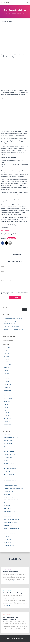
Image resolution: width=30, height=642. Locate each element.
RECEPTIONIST (8, 508)
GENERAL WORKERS (9, 477)
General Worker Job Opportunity (11, 326)
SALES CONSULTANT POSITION (11, 519)
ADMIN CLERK (7, 434)
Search (5, 307)
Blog (5, 446)
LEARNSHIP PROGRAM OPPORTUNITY (13, 488)
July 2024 (6, 404)
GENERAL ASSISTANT (9, 474)
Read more (15, 580)
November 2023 (7, 427)
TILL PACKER (7, 536)
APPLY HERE (5, 231)
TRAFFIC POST (7, 539)
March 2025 (7, 381)
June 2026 (6, 353)
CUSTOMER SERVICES (9, 457)
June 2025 (6, 373)
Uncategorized (7, 542)
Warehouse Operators (9, 545)
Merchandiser (7, 494)
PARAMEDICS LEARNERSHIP (11, 499)
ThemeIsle (20, 638)
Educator (6, 466)
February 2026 (7, 364)
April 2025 (6, 378)
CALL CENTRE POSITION (10, 449)
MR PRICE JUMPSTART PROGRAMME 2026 (11, 618)
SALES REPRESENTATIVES (10, 522)
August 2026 (7, 347)
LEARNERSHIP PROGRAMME (11, 485)
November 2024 (7, 393)
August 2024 (7, 401)
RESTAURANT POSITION (10, 511)
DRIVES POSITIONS (9, 463)
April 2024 (6, 412)
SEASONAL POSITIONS (9, 525)
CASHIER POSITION (9, 451)
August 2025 (7, 367)
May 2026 (6, 356)
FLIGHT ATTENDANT (9, 471)
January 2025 (7, 387)
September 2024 (8, 398)
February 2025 (7, 384)
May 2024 (6, 410)
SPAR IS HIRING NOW (9, 323)
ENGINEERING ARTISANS (10, 468)
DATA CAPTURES (8, 460)
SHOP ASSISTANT (8, 531)
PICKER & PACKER (8, 505)
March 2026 (7, 361)
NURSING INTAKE (8, 497)
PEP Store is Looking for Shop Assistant (13, 318)
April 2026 (6, 359)
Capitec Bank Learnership (10, 321)
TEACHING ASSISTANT (9, 533)
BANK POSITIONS (8, 440)
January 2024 (7, 421)
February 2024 (7, 418)
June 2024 (6, 407)
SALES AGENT (7, 516)
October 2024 (7, 395)
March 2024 (7, 415)
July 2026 (6, 350)
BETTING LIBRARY (8, 443)
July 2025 (6, 370)
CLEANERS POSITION (9, 454)
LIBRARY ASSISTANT (9, 491)
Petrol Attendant (7, 502)
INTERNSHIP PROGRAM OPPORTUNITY (13, 483)
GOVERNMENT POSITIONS (10, 480)
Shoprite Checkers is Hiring (12, 593)
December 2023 (7, 424)
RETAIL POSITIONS (11, 238)
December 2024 (7, 390)
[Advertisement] (15, 39)
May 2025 (6, 376)
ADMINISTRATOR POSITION (11, 437)
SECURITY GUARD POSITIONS (11, 528)
